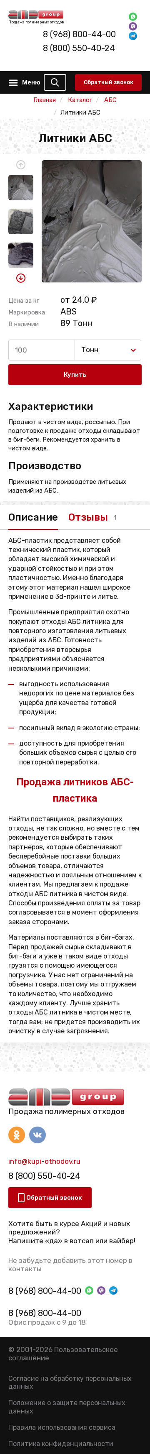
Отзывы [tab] (88, 517)
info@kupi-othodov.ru (44, 1161)
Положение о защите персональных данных (66, 1407)
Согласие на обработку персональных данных (70, 1382)
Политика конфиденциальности (60, 1444)
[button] (20, 164)
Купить (75, 374)
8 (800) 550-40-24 (79, 48)
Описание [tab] (33, 517)
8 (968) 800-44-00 (79, 34)
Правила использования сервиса (61, 1427)
